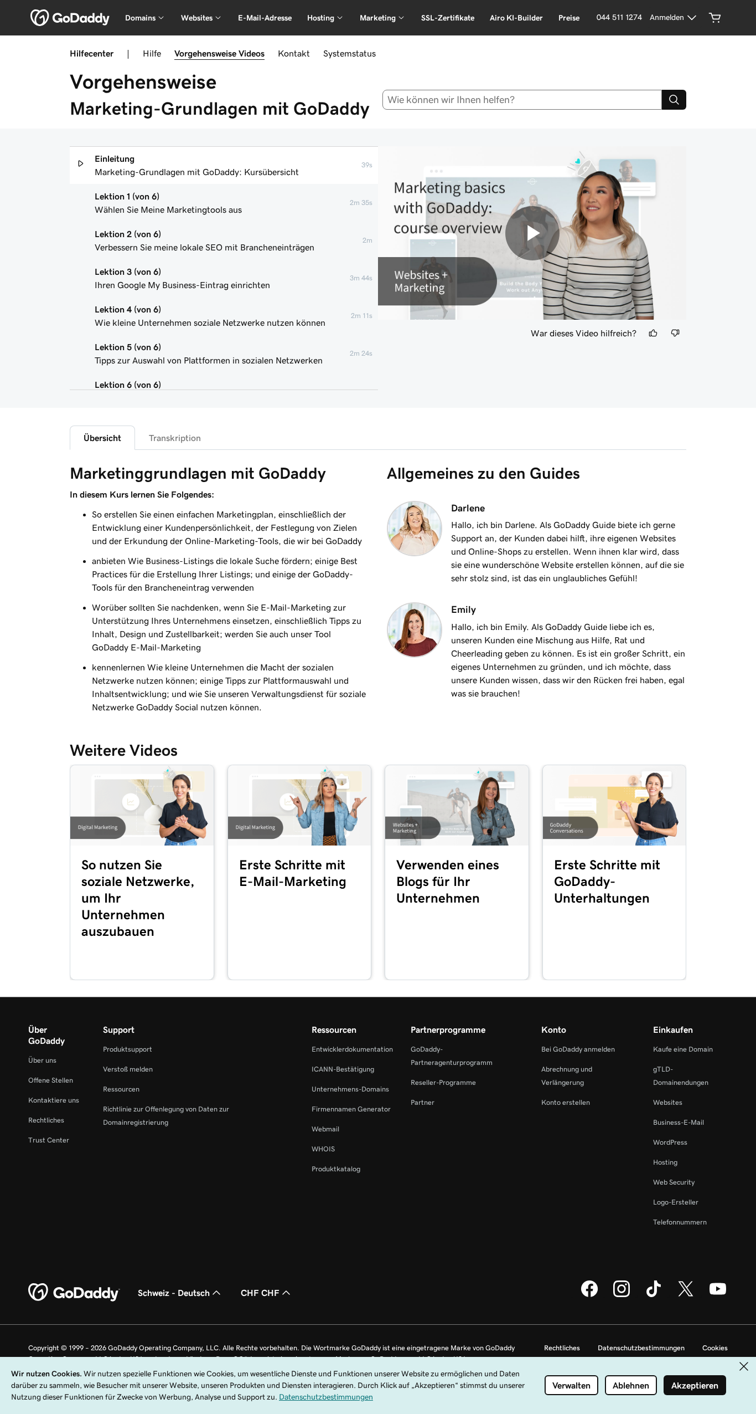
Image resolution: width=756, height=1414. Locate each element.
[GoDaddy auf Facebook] (589, 1295)
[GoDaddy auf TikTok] (654, 1295)
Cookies (715, 1347)
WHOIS (323, 1148)
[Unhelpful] (675, 333)
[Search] (674, 100)
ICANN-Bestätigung (343, 1069)
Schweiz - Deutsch (174, 1292)
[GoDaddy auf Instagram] (621, 1295)
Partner (422, 1102)
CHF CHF (260, 1292)
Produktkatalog (336, 1168)
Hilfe (152, 53)
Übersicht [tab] (102, 437)
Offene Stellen (50, 1080)
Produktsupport (127, 1049)
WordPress (670, 1142)
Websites (667, 1102)
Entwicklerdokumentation (352, 1049)
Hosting (665, 1162)
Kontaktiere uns (53, 1100)
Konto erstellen (565, 1102)
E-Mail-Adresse (265, 18)
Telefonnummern (680, 1222)
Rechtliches (46, 1120)
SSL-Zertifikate (447, 18)
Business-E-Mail (678, 1122)
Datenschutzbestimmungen (641, 1347)
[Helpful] (653, 333)
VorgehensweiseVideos (219, 53)
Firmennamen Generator (351, 1109)
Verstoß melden (128, 1069)
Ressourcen (121, 1089)
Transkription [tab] (175, 437)
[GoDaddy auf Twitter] (686, 1295)
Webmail (325, 1129)
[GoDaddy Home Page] (74, 1292)
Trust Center (48, 1140)
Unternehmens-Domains (350, 1089)
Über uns (42, 1060)
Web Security (674, 1182)
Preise (568, 18)
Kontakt (294, 53)
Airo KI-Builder (516, 18)
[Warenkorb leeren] (715, 17)
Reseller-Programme (443, 1082)
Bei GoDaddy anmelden (578, 1049)
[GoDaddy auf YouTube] (718, 1295)
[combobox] (522, 100)
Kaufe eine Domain (683, 1049)
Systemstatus (349, 53)
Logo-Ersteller (675, 1202)
